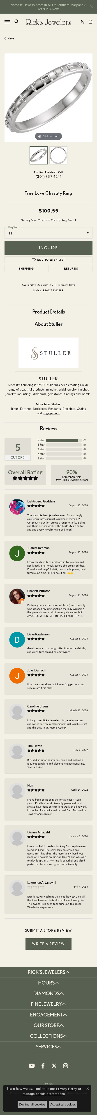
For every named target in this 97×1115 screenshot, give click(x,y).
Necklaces (40, 408)
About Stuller (49, 324)
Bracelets (68, 408)
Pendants (54, 408)
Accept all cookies (63, 1104)
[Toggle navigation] (7, 22)
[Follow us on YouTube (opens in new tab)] (31, 1065)
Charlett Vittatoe (38, 591)
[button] (16, 21)
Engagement (51, 413)
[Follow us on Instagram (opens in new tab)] (65, 1065)
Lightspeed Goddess (41, 501)
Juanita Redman (38, 547)
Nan (30, 785)
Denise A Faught (38, 832)
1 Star (40, 458)
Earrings (25, 408)
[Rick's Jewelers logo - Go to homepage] (48, 22)
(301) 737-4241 (48, 176)
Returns (71, 268)
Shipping (26, 268)
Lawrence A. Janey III (41, 882)
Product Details (48, 311)
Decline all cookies (32, 1104)
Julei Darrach (36, 670)
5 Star (40, 440)
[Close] (91, 7)
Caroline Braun (37, 706)
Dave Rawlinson (38, 634)
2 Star (40, 454)
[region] (48, 97)
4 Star (40, 445)
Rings (11, 38)
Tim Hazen (34, 745)
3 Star (40, 449)
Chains (81, 408)
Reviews (48, 428)
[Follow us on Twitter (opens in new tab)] (54, 1065)
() (84, 440)
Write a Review (48, 943)
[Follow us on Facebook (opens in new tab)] (42, 1065)
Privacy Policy (66, 1089)
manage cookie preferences (44, 1094)
